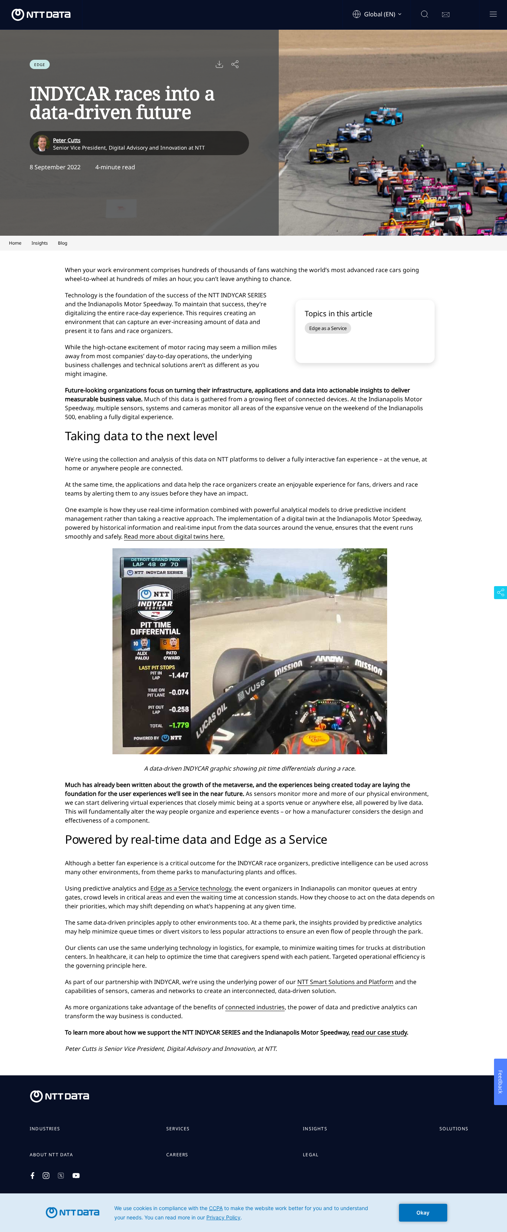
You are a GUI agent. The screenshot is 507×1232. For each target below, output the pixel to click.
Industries (45, 1128)
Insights (315, 1128)
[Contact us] (445, 14)
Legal (310, 1154)
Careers (177, 1154)
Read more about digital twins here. (174, 536)
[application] (253, 1212)
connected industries (255, 1007)
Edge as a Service (328, 328)
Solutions (453, 1128)
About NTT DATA (51, 1154)
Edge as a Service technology (190, 888)
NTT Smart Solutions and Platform (345, 982)
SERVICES (178, 1128)
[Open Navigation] (493, 14)
